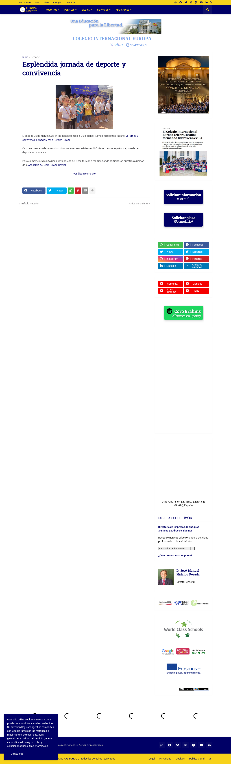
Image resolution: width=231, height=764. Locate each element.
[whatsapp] (175, 2)
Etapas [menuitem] (86, 9)
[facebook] (180, 2)
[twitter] (186, 2)
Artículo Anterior (30, 203)
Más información (38, 746)
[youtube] (201, 2)
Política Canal (196, 758)
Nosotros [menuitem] (51, 9)
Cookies (180, 758)
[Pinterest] (78, 190)
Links (46, 2)
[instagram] (191, 2)
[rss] (211, 2)
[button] (207, 9)
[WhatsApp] (71, 190)
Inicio (25, 57)
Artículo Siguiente (138, 203)
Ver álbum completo (84, 173)
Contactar (71, 2)
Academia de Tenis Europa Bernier (47, 165)
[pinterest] (196, 2)
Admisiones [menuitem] (122, 9)
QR (210, 758)
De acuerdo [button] (17, 753)
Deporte (35, 57)
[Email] (85, 190)
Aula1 (37, 2)
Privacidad (165, 758)
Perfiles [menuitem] (69, 9)
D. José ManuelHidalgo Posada (188, 573)
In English (57, 2)
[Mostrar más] (92, 190)
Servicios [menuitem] (102, 9)
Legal (152, 758)
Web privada (25, 2)
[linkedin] (207, 2)
